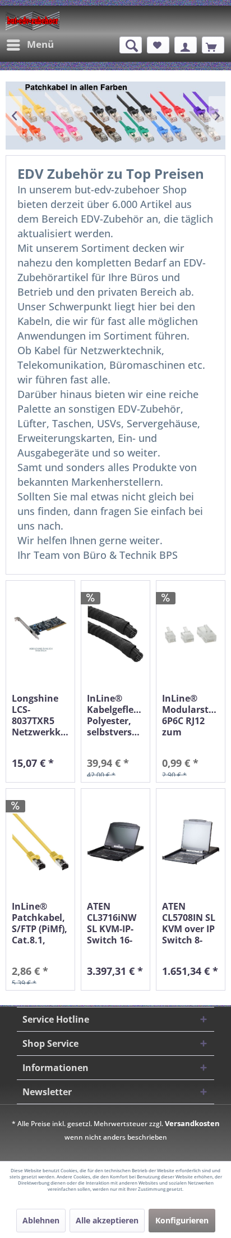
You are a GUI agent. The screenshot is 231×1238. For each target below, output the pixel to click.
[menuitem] (29, 45)
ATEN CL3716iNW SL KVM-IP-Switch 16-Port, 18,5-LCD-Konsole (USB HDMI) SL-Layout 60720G (115, 923)
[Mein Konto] (185, 45)
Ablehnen (40, 1220)
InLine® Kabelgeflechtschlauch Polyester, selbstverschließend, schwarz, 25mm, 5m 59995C (115, 715)
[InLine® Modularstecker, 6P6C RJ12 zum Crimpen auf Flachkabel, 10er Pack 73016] (190, 633)
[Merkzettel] (158, 45)
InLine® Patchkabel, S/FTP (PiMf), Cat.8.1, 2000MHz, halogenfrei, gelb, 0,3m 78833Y (39, 923)
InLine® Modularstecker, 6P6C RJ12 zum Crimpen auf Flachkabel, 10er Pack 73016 (190, 715)
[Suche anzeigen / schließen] (130, 45)
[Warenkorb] (213, 45)
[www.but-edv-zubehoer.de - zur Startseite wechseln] (32, 20)
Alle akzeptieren (107, 1220)
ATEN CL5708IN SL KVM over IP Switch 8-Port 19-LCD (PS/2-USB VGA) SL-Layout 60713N (188, 923)
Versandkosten (192, 1123)
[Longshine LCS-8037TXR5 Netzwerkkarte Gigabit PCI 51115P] (40, 633)
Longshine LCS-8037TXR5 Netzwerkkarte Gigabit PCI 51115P (40, 715)
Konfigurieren (182, 1220)
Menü (40, 44)
